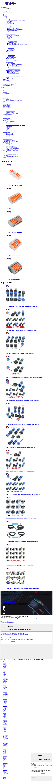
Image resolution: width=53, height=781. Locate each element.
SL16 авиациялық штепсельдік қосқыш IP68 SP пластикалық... (24, 377)
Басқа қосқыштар (9, 62)
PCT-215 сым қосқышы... (13, 279)
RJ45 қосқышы (9, 37)
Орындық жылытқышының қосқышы (16, 67)
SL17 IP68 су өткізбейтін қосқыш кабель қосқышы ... (21, 353)
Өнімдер (5, 16)
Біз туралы (5, 15)
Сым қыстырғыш (12, 57)
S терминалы (11, 48)
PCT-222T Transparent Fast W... (14, 185)
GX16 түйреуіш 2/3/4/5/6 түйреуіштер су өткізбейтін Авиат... (22, 541)
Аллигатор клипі (12, 52)
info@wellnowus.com (7, 12)
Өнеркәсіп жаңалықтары (11, 81)
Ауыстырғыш (9, 36)
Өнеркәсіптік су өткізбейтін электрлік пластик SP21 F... (21, 330)
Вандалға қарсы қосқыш (13, 28)
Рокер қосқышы (9, 26)
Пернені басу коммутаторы (14, 32)
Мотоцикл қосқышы (12, 65)
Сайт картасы (11, 617)
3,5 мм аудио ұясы (10, 23)
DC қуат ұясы (9, 21)
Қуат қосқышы (11, 63)
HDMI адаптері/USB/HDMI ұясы (13, 60)
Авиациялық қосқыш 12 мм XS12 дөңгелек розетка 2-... (21, 518)
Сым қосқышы (9, 51)
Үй (3, 14)
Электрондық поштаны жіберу (7, 622)
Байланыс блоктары (40, 618)
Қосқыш (7, 39)
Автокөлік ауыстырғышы (14, 66)
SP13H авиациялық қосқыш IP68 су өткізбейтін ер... (20, 471)
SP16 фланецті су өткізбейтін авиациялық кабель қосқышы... (23, 400)
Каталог (5, 79)
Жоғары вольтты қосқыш (13, 71)
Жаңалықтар (6, 80)
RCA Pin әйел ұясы (10, 58)
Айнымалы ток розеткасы (11, 59)
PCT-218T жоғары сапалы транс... (15, 208)
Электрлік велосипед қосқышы (15, 76)
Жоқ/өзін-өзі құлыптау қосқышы (15, 29)
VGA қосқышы (11, 49)
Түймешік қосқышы (10, 27)
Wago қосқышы (9, 17)
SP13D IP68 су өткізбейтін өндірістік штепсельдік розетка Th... (23, 494)
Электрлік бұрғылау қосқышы (15, 64)
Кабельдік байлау (12, 53)
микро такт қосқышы (9, 619)
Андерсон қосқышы (12, 41)
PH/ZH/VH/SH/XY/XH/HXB (14, 43)
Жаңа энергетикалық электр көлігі (13, 70)
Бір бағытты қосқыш (12, 30)
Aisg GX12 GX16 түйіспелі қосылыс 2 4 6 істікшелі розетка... (23, 588)
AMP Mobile (17, 617)
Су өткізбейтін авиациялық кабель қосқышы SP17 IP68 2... (22, 424)
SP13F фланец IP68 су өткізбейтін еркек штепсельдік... (21, 447)
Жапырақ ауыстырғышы (13, 35)
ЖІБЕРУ (2, 597)
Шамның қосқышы (12, 31)
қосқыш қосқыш (32, 618)
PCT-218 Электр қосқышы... (14, 232)
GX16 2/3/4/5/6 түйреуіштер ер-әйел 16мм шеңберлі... (20, 565)
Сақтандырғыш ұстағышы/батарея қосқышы (18, 44)
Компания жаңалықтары (11, 83)
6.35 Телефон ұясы (10, 24)
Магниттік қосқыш (12, 42)
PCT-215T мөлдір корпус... (13, 255)
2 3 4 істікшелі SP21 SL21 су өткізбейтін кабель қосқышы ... (22, 306)
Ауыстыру (8, 74)
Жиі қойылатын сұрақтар (8, 84)
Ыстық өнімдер (4, 617)
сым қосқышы (11, 55)
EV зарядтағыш (11, 72)
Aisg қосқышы (11, 45)
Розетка (7, 77)
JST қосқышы (11, 56)
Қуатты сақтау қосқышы (13, 73)
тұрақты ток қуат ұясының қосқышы (9, 618)
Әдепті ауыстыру (9, 22)
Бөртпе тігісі (11, 19)
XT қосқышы (11, 50)
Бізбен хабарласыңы (7, 85)
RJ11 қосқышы (11, 38)
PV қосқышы (11, 46)
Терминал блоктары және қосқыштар (16, 20)
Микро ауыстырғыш (10, 34)
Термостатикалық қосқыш (14, 69)
